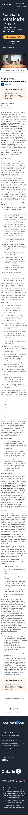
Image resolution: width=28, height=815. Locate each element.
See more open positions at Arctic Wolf (14, 698)
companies (6, 70)
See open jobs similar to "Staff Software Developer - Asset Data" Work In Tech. (14, 97)
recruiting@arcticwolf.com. (9, 631)
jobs (12, 70)
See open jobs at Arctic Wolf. (12, 93)
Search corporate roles (14, 43)
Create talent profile (14, 37)
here (6, 543)
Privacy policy (10, 712)
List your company (21, 6)
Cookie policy (18, 712)
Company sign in (20, 3)
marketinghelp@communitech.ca (14, 802)
